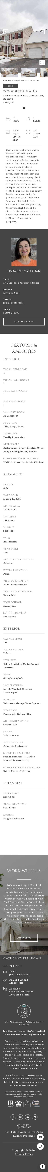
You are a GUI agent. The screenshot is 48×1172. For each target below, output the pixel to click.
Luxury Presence (24, 1135)
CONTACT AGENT (24, 321)
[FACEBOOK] (13, 1117)
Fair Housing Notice (14, 1031)
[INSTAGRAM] (20, 1117)
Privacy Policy (24, 1154)
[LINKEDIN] (27, 1117)
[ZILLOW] (34, 1117)
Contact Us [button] (24, 938)
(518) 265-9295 (11, 292)
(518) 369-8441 (16, 983)
